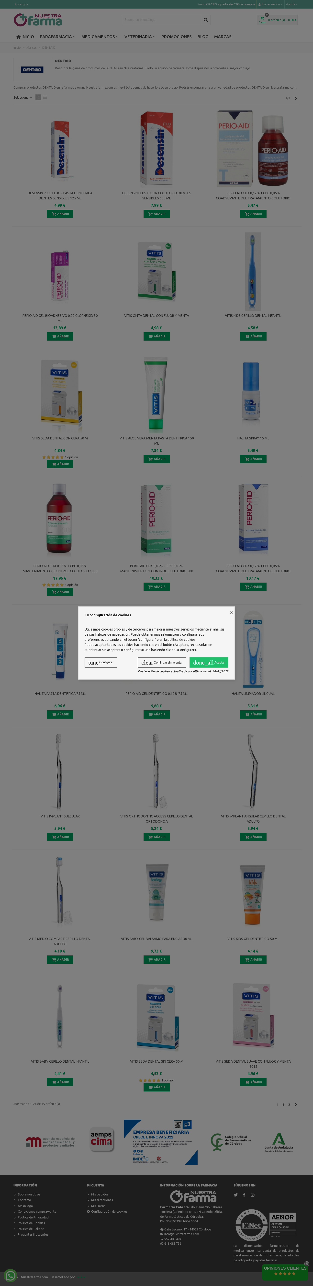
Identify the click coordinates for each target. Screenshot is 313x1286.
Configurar (100, 662)
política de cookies (182, 640)
